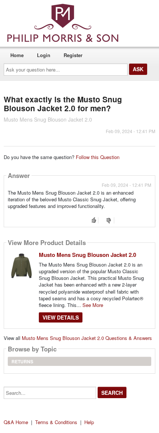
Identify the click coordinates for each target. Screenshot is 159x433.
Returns (22, 361)
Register (73, 55)
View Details (61, 317)
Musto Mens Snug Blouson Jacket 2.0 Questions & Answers (87, 337)
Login (43, 55)
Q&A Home (16, 422)
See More (92, 304)
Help (89, 422)
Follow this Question (97, 157)
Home (17, 55)
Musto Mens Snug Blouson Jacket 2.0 (87, 255)
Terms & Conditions (56, 422)
